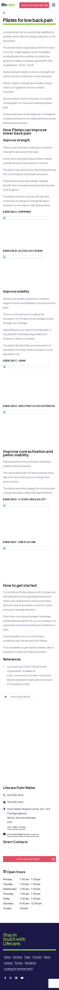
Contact (37, 956)
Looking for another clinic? (18, 968)
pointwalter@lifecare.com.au (23, 834)
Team (27, 956)
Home (7, 956)
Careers (8, 962)
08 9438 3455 (15, 802)
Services (17, 956)
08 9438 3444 (15, 795)
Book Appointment (33, 5)
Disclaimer (30, 962)
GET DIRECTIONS (16, 827)
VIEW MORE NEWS (20, 696)
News (47, 956)
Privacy (19, 962)
